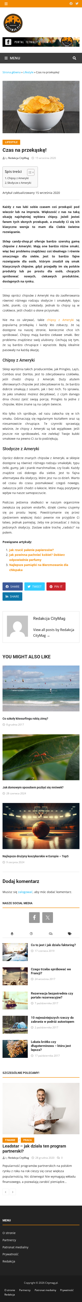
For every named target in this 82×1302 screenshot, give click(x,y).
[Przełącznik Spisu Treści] (28, 172)
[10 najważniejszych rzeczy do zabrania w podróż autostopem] (15, 1018)
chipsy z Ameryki (60, 320)
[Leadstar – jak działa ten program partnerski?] (41, 1108)
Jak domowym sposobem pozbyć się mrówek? (33, 787)
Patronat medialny (15, 1247)
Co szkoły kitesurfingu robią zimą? (25, 718)
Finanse (10, 1140)
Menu (14, 58)
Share (15, 586)
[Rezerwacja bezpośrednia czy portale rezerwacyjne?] (15, 994)
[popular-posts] (12, 934)
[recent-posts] (31, 934)
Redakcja (9, 1261)
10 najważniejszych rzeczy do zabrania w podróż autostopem (52, 1020)
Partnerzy (9, 1240)
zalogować (25, 892)
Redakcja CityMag (18, 158)
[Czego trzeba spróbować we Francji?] (15, 970)
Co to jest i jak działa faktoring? (53, 945)
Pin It (58, 586)
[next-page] (13, 1192)
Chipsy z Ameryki (18, 178)
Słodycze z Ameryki (19, 183)
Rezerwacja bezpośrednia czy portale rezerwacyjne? (52, 995)
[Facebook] (71, 3)
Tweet (37, 586)
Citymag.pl (51, 1283)
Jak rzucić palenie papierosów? (31, 550)
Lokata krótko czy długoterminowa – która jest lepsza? (51, 1046)
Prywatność (11, 1254)
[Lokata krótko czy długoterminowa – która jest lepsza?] (15, 1042)
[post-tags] (70, 934)
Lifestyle (28, 72)
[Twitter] (76, 3)
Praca (27, 1140)
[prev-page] (6, 1192)
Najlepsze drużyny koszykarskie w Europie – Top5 (36, 856)
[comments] (50, 934)
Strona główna (12, 72)
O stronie (9, 1233)
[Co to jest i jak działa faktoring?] (15, 946)
